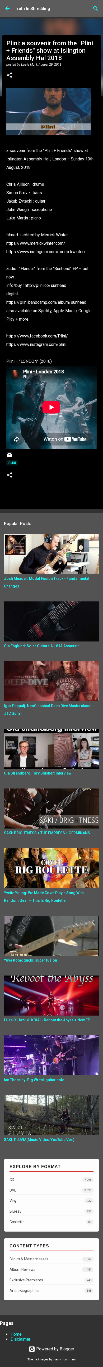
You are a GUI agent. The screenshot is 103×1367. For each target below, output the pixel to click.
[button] (9, 75)
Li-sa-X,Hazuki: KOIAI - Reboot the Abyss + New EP (47, 1020)
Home (16, 1334)
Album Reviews (50, 1269)
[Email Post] (9, 456)
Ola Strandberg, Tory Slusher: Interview (37, 773)
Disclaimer (20, 1339)
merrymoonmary (64, 1359)
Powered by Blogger (54, 1348)
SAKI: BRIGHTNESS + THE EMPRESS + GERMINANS (47, 833)
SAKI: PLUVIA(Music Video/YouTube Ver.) (39, 1140)
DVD (50, 1190)
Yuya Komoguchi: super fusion (30, 960)
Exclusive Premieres (50, 1280)
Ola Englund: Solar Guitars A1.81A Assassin (41, 646)
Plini (12, 462)
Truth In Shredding (32, 8)
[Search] (95, 8)
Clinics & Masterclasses (50, 1259)
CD (50, 1180)
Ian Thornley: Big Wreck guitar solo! (34, 1080)
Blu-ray (50, 1211)
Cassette (50, 1222)
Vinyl (50, 1201)
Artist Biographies (50, 1290)
